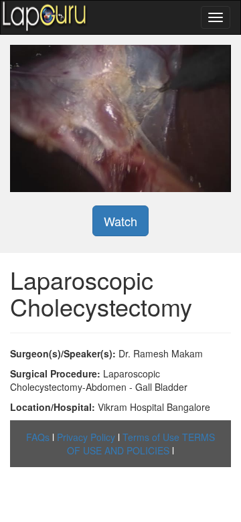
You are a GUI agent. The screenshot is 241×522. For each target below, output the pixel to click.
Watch (120, 221)
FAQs (38, 437)
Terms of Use (151, 437)
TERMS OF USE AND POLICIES (141, 443)
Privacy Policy (86, 437)
